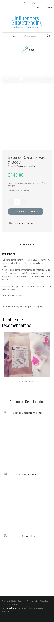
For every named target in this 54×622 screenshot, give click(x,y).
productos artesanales (27, 223)
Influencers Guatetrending (27, 20)
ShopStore (11, 608)
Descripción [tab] (27, 245)
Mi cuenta (48, 7)
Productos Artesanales (26, 166)
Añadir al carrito (27, 211)
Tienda (39, 7)
